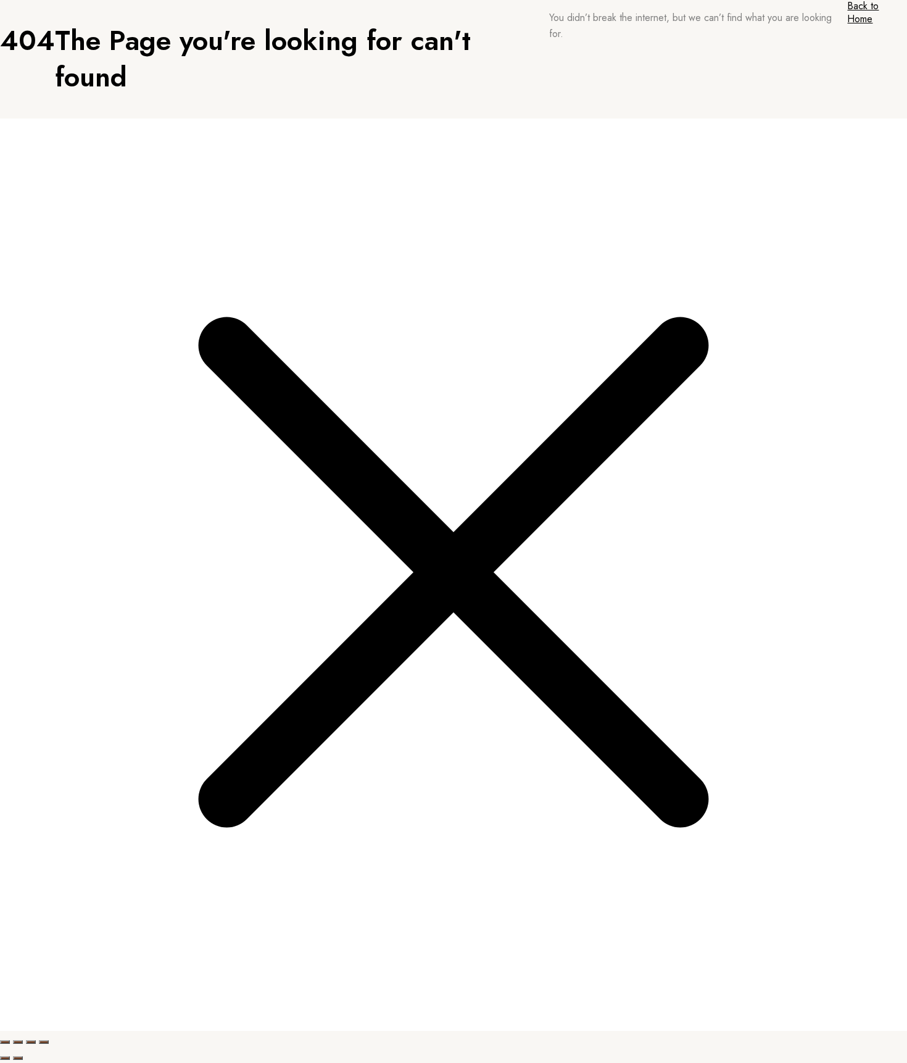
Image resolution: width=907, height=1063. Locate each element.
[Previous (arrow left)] (5, 1058)
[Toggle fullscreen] (18, 1042)
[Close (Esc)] (44, 1042)
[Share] (31, 1042)
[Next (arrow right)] (18, 1058)
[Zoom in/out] (5, 1042)
